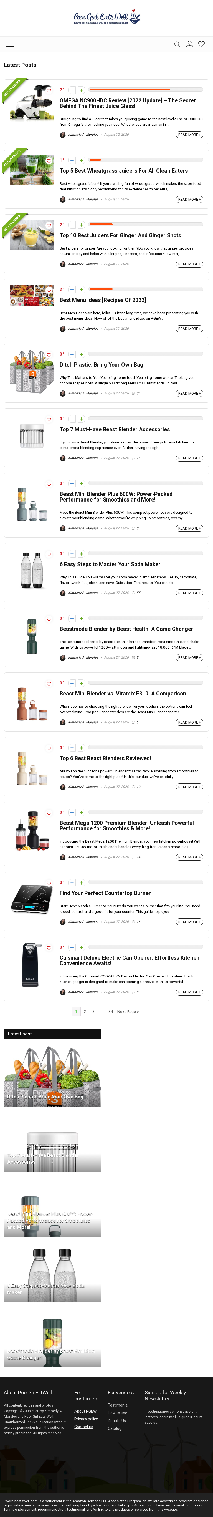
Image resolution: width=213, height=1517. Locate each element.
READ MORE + (189, 135)
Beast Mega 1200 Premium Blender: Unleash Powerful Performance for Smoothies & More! (127, 826)
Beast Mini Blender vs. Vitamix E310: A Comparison (123, 694)
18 (138, 922)
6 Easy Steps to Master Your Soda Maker (110, 564)
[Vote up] (81, 90)
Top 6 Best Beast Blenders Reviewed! (105, 758)
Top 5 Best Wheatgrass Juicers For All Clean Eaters (124, 171)
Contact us (83, 1427)
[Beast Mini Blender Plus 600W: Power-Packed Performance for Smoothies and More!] (52, 1178)
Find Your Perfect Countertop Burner (105, 893)
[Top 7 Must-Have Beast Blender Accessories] (52, 1113)
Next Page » (128, 1011)
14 (138, 458)
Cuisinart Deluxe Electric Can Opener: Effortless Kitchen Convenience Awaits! (129, 961)
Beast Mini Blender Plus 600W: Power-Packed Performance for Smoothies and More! (116, 497)
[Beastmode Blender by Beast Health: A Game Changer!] (52, 1308)
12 (138, 787)
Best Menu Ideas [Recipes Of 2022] (103, 300)
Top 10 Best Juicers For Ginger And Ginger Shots (120, 235)
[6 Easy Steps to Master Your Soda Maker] (52, 1243)
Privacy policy (86, 1419)
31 (138, 393)
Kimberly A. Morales (82, 135)
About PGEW (85, 1411)
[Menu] (10, 44)
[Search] (177, 44)
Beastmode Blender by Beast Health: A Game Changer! (127, 629)
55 (138, 593)
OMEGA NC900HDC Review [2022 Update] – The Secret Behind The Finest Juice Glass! (128, 103)
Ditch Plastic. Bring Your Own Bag (101, 365)
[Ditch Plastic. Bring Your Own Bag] (52, 1047)
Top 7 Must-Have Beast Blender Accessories (115, 429)
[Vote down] (72, 90)
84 (110, 1011)
